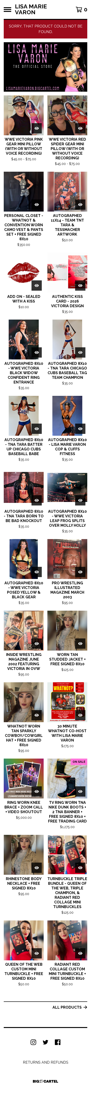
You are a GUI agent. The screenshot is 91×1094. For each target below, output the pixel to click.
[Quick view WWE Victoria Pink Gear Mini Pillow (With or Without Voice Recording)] (37, 128)
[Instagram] (33, 1042)
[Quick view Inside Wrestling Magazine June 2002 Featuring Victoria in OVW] (37, 643)
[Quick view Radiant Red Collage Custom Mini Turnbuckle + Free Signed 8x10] (80, 953)
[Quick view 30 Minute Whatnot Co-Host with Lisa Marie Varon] (80, 715)
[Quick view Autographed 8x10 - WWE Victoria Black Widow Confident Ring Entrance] (37, 352)
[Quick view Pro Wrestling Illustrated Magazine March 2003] (80, 572)
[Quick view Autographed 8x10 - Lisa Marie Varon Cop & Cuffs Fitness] (80, 429)
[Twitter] (45, 1042)
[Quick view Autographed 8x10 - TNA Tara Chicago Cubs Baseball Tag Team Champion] (80, 352)
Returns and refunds (45, 1062)
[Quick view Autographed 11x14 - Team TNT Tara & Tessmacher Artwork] (80, 204)
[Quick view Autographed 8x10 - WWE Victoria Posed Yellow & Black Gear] (37, 572)
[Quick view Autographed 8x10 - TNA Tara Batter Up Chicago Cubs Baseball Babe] (37, 429)
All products (67, 1007)
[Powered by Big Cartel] (45, 1081)
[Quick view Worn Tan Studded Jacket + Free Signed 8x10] (80, 643)
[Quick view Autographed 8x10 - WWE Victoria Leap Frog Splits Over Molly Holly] (80, 500)
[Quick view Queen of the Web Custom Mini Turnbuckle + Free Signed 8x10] (37, 953)
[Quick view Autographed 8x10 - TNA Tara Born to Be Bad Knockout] (37, 500)
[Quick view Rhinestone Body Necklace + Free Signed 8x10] (37, 868)
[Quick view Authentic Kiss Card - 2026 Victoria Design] (80, 285)
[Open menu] (7, 9)
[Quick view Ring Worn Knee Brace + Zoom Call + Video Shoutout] (37, 791)
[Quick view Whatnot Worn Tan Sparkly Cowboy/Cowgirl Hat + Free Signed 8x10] (37, 715)
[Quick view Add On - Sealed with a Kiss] (37, 285)
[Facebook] (58, 1042)
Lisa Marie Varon (31, 9)
